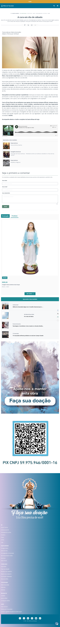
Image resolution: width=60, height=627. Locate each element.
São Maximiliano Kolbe (7, 555)
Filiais (2, 537)
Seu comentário (6, 193)
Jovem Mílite (4, 598)
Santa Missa (23, 13)
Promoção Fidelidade (6, 576)
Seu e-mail (4, 186)
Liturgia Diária (4, 548)
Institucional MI (5, 530)
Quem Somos (4, 527)
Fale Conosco (4, 606)
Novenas (3, 558)
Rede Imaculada (5, 585)
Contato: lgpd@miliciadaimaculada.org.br (11, 611)
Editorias (3, 587)
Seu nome (4, 180)
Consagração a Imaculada (7, 553)
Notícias (3, 590)
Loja (2, 542)
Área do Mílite (4, 579)
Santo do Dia (4, 550)
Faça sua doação (5, 569)
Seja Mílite (3, 566)
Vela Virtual (4, 560)
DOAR (30, 1)
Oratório (3, 535)
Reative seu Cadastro (6, 574)
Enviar (5, 206)
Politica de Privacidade (6, 609)
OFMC (2, 540)
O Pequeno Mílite (5, 600)
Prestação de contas (6, 532)
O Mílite (3, 595)
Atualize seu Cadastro (6, 571)
